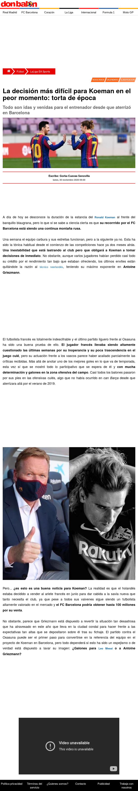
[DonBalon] (7, 71)
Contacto (80, 783)
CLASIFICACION (128, 79)
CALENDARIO (112, 79)
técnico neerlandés (51, 267)
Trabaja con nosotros (126, 785)
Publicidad (104, 783)
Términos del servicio (34, 785)
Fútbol (20, 71)
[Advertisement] (70, 42)
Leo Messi (105, 648)
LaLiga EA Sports (40, 71)
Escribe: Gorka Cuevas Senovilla (69, 176)
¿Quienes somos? (57, 783)
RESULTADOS (98, 79)
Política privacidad (11, 783)
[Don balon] (64, 4)
